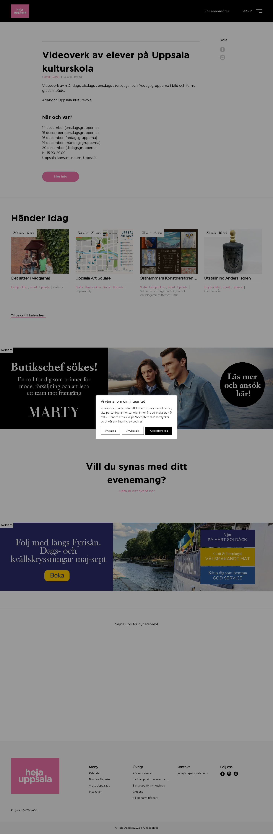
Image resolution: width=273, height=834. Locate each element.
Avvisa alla (132, 430)
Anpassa (110, 430)
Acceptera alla (159, 430)
